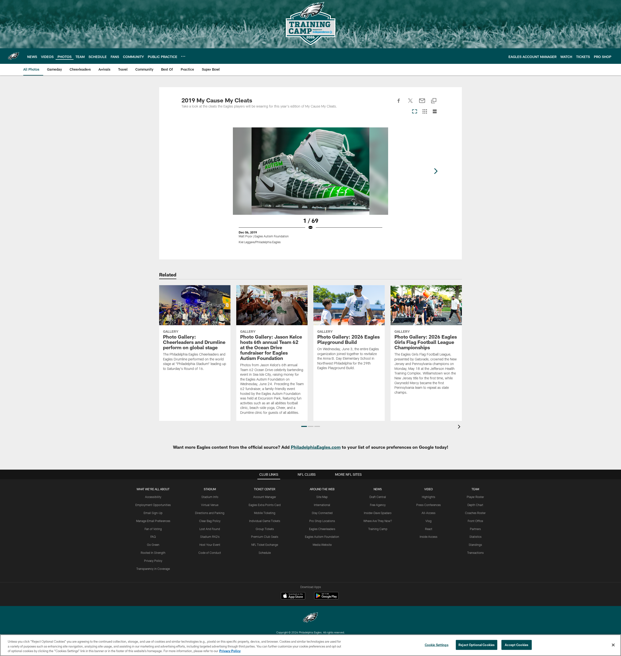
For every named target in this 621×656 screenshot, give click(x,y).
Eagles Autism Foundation (322, 536)
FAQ (153, 536)
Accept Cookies (516, 645)
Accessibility (153, 496)
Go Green (153, 544)
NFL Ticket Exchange (264, 544)
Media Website (322, 544)
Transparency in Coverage (153, 568)
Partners (475, 529)
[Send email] (422, 103)
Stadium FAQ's (210, 536)
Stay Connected (322, 513)
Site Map (322, 496)
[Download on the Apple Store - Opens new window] (293, 596)
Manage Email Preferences (153, 521)
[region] (310, 645)
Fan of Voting (153, 529)
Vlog (428, 521)
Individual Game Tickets (264, 521)
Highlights (428, 496)
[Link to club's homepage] (13, 56)
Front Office (475, 521)
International (322, 505)
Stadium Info (209, 496)
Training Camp (377, 529)
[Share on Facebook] (399, 103)
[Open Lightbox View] (310, 188)
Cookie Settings (437, 645)
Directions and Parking (209, 513)
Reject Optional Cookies (476, 645)
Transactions (475, 552)
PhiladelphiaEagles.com (316, 447)
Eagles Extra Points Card (265, 505)
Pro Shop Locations (322, 521)
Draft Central (377, 496)
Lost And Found (209, 529)
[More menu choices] (183, 56)
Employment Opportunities (153, 505)
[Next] (436, 171)
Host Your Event (209, 544)
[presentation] (460, 427)
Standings (475, 544)
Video (428, 489)
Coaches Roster (475, 513)
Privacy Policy (153, 560)
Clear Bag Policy (210, 521)
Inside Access (428, 536)
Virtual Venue (209, 505)
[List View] (435, 112)
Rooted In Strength (153, 552)
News (378, 489)
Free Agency (378, 505)
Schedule (265, 552)
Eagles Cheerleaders (322, 529)
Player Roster (475, 496)
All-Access (428, 513)
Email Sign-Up (153, 513)
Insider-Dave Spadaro (378, 513)
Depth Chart (475, 505)
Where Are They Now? (377, 521)
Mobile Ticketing (264, 513)
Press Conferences (428, 505)
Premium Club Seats (264, 536)
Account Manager (264, 496)
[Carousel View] (414, 112)
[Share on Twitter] (410, 103)
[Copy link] (434, 101)
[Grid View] (424, 112)
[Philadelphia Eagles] (310, 618)
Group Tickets (265, 529)
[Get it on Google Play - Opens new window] (326, 598)
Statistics (475, 536)
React (428, 529)
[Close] (613, 644)
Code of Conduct (209, 552)
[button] (304, 426)
